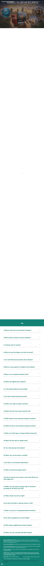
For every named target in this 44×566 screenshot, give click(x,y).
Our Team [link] (27, 1)
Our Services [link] (33, 1)
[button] (42, 1)
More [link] (39, 1)
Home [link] (22, 1)
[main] (22, 323)
